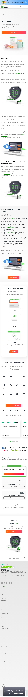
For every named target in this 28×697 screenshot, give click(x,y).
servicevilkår (12, 557)
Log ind (2, 607)
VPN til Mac (3, 616)
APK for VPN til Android (6, 620)
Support (2, 676)
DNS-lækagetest (4, 649)
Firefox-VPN (3, 626)
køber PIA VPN (7, 174)
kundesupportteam (20, 74)
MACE (4, 237)
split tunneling (10, 240)
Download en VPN (4, 601)
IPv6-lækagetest (4, 653)
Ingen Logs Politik (10, 218)
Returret (3, 668)
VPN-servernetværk (10, 228)
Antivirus (3, 603)
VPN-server (3, 598)
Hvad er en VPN (4, 590)
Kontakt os (3, 678)
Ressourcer (3, 643)
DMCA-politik (4, 684)
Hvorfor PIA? (3, 592)
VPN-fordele (3, 596)
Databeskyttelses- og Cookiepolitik (8, 682)
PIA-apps (3, 610)
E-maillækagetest (4, 651)
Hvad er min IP (4, 647)
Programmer (4, 631)
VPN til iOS (3, 622)
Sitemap (2, 664)
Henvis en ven (4, 635)
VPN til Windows (4, 613)
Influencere (3, 639)
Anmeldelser (3, 666)
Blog (2, 605)
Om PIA (2, 660)
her (22, 416)
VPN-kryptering (9, 232)
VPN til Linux (3, 618)
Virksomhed (3, 656)
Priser (2, 594)
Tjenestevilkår (4, 680)
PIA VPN (3, 586)
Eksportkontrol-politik (5, 686)
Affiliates (3, 637)
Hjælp (2, 672)
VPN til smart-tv (4, 628)
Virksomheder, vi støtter (6, 662)
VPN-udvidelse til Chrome (6, 624)
